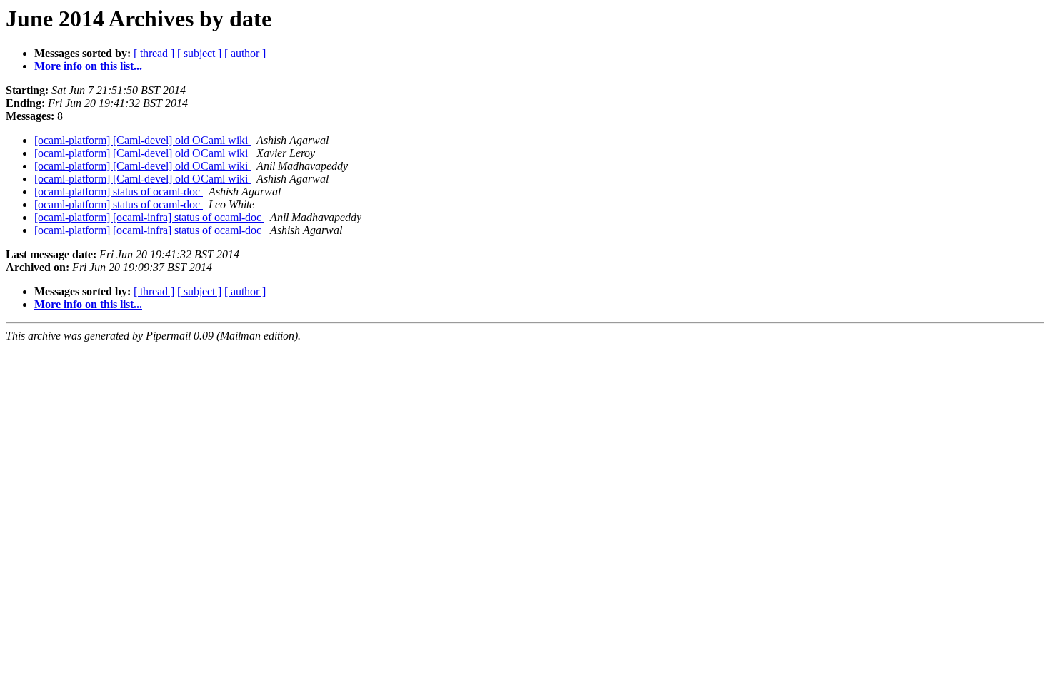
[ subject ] (199, 53)
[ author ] (245, 53)
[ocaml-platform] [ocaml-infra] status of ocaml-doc (149, 217)
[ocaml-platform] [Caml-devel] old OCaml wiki (142, 140)
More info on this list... (88, 66)
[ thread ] (154, 53)
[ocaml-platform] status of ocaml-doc (118, 191)
